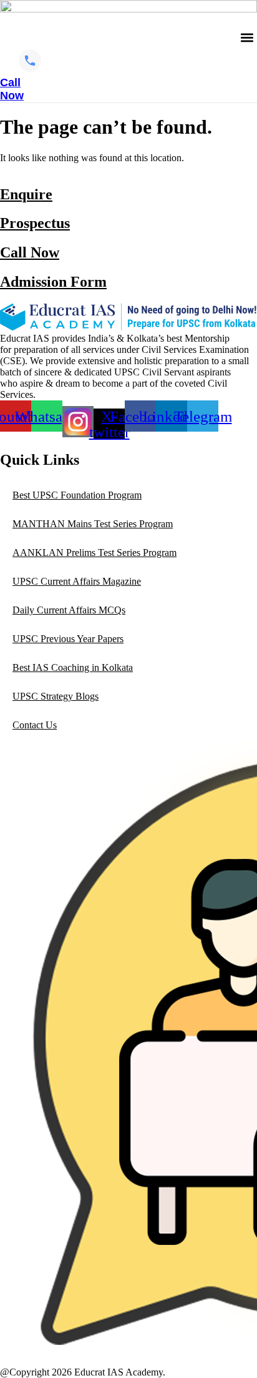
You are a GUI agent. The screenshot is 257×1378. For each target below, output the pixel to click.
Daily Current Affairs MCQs (68, 610)
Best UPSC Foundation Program (77, 495)
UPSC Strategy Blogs (55, 696)
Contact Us (34, 725)
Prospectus (35, 223)
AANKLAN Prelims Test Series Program (94, 552)
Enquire (26, 194)
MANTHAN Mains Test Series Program (92, 523)
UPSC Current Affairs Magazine (76, 581)
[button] (246, 37)
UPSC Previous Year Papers (68, 638)
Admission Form (53, 282)
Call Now (29, 252)
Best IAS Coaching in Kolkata (72, 667)
